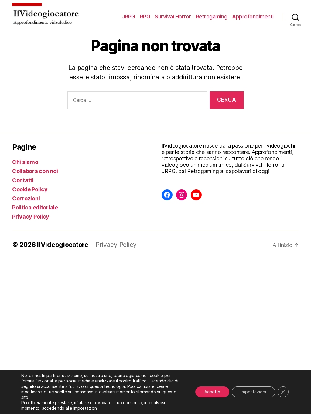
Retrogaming (211, 16)
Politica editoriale (35, 207)
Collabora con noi (35, 171)
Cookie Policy (30, 189)
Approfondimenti (253, 16)
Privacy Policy (30, 216)
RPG (145, 16)
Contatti (23, 180)
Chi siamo (25, 162)
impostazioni (85, 408)
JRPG (128, 16)
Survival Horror (173, 16)
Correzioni (26, 198)
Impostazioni (253, 391)
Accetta (212, 391)
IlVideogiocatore (62, 245)
